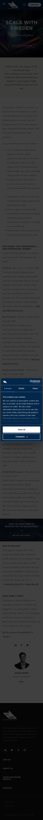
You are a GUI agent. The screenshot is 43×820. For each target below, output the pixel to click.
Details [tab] (21, 388)
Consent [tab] (7, 388)
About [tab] (35, 388)
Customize (20, 437)
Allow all (21, 430)
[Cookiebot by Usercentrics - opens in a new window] (30, 381)
